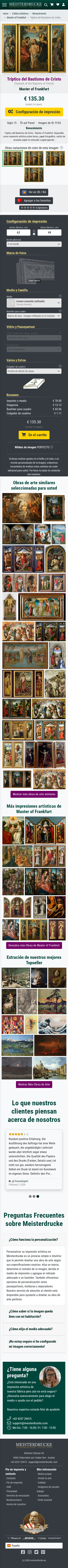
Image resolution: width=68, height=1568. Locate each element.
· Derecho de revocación (17, 1495)
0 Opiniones (41, 207)
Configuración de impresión (36, 111)
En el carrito (36, 435)
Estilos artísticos (20, 13)
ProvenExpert (21, 1181)
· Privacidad (11, 1491)
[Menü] (4, 4)
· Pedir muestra (44, 1500)
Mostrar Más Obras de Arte (34, 1084)
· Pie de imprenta (13, 1482)
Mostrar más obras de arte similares (34, 794)
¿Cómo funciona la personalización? (33, 1239)
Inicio (5, 13)
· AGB (8, 1487)
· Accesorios (43, 1495)
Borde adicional (14, 239)
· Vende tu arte (44, 1478)
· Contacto (10, 1478)
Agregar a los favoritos (36, 200)
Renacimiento (39, 13)
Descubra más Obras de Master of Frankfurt (34, 945)
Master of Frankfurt (16, 17)
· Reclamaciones (13, 1500)
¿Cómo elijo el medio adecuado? (31, 1329)
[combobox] (34, 244)
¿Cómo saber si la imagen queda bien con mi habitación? (31, 1314)
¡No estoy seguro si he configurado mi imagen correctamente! (32, 1344)
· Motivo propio (44, 1474)
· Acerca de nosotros (15, 1504)
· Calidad (41, 1482)
